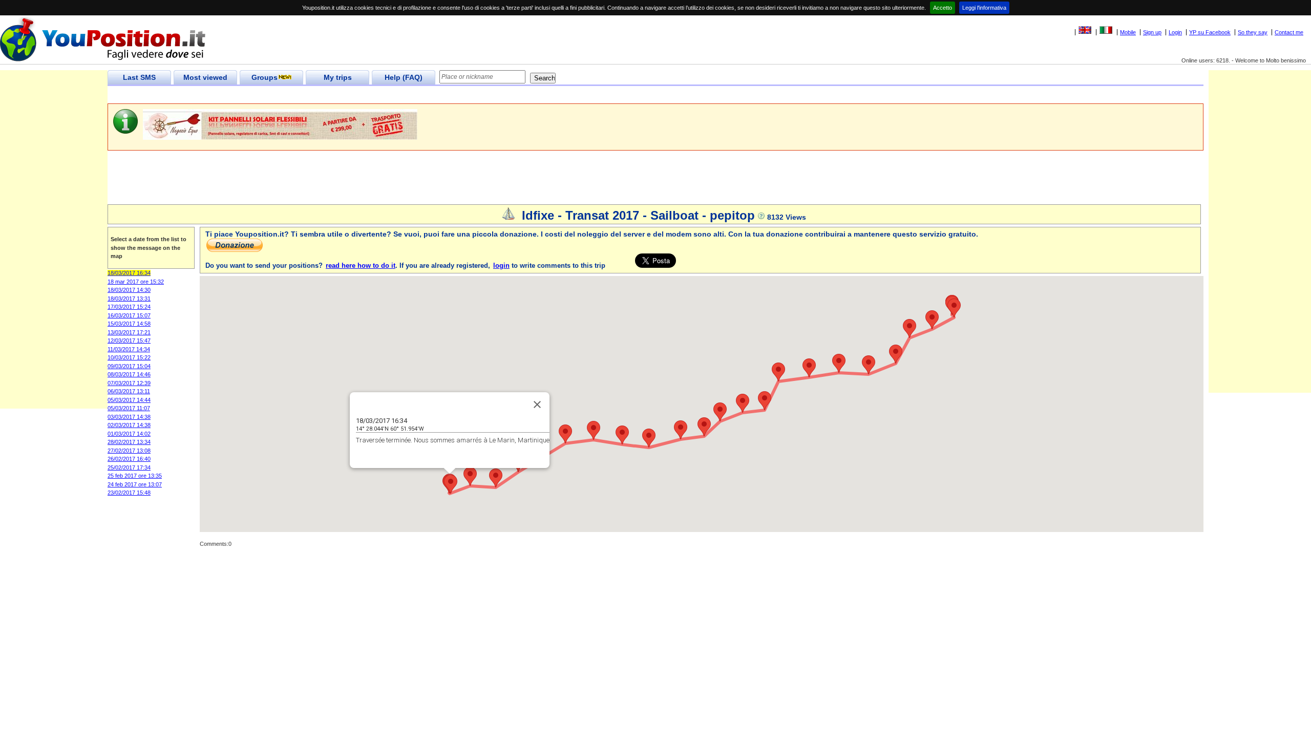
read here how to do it (360, 265)
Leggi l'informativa (984, 8)
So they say (1252, 32)
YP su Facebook (1210, 32)
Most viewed (205, 77)
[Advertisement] (294, 95)
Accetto (942, 8)
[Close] (537, 404)
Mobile (1128, 32)
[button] (450, 484)
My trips (338, 77)
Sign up (1152, 32)
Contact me (1289, 32)
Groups (264, 77)
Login (1175, 32)
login (501, 265)
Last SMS (139, 77)
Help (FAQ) (403, 77)
